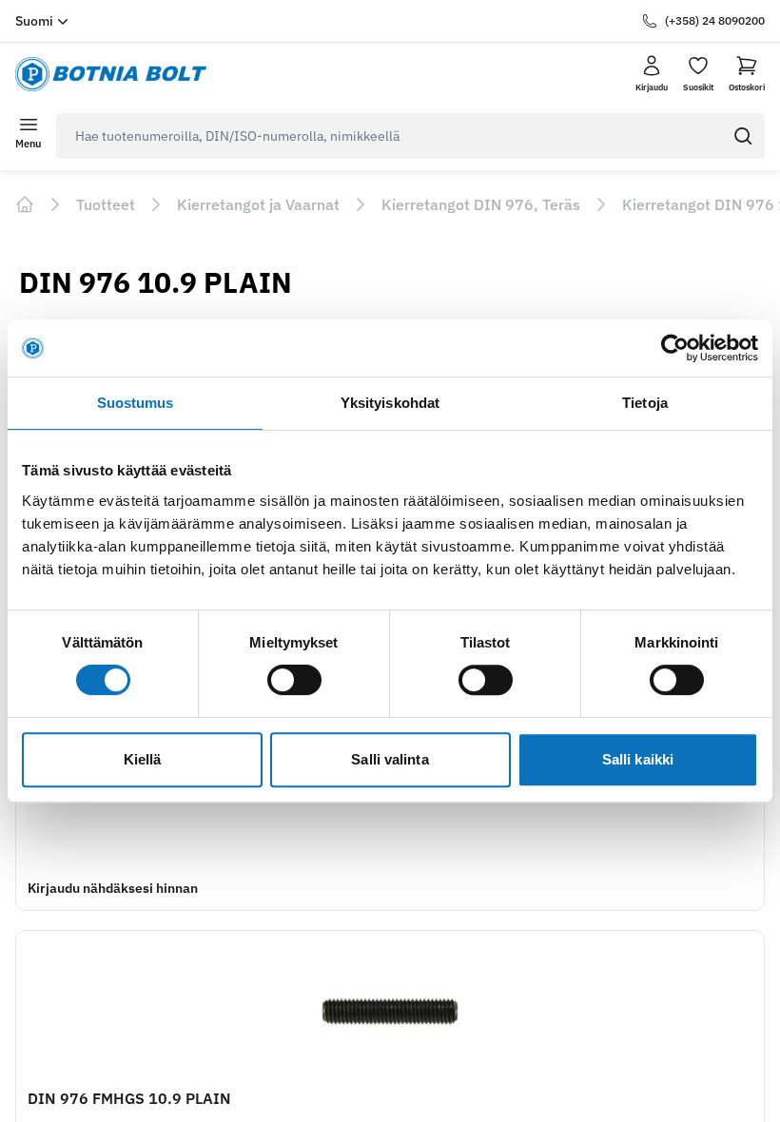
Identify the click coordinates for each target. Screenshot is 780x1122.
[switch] (294, 680)
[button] (747, 74)
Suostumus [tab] (135, 403)
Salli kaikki (637, 759)
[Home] (24, 204)
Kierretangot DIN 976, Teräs (480, 204)
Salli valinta (389, 759)
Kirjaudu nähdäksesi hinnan (113, 888)
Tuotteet (105, 204)
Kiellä (143, 759)
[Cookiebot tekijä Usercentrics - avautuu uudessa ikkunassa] (675, 348)
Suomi (34, 20)
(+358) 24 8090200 (715, 20)
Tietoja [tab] (645, 403)
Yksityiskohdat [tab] (390, 403)
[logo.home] (110, 74)
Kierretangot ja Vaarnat (258, 204)
